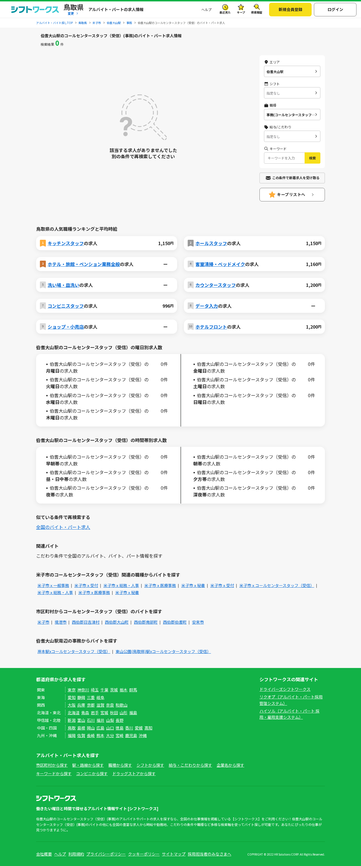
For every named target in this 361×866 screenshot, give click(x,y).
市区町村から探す (52, 765)
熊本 (100, 735)
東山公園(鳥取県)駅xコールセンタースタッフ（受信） (163, 651)
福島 (133, 712)
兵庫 (81, 705)
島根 (81, 728)
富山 (81, 720)
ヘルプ (206, 9)
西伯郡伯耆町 (175, 622)
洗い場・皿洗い (63, 285)
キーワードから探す (54, 773)
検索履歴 (256, 12)
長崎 (91, 735)
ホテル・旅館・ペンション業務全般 (84, 264)
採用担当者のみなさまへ (209, 854)
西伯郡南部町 (146, 622)
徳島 (120, 728)
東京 (72, 690)
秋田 (114, 712)
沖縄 (143, 735)
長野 (120, 720)
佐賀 (81, 735)
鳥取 (72, 728)
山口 (110, 728)
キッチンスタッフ (66, 243)
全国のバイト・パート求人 (63, 527)
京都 (91, 705)
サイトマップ (174, 854)
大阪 (72, 705)
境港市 (61, 622)
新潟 (72, 720)
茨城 (114, 690)
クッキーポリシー (144, 854)
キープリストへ (291, 194)
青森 (85, 712)
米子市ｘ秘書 (193, 585)
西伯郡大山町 (117, 622)
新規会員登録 (290, 9)
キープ (241, 12)
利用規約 (76, 854)
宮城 (104, 712)
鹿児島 (131, 735)
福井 (100, 720)
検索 (312, 157)
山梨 (110, 720)
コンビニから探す (92, 773)
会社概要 (44, 854)
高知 (148, 728)
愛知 (72, 697)
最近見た (225, 12)
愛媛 (139, 728)
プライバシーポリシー (106, 854)
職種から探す (120, 765)
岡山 (91, 728)
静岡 (81, 697)
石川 (91, 720)
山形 (123, 712)
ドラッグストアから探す (134, 773)
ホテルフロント (211, 326)
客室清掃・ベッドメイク (220, 264)
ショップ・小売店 (66, 326)
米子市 (43, 622)
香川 (129, 728)
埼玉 (95, 690)
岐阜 (100, 697)
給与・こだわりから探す (190, 765)
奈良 (110, 705)
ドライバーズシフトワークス (285, 689)
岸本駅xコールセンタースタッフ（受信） (74, 651)
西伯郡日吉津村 (86, 622)
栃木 (123, 690)
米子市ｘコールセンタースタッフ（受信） (276, 585)
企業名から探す (230, 765)
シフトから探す (150, 765)
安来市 (198, 622)
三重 (91, 697)
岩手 (95, 712)
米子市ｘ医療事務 (160, 585)
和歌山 (121, 705)
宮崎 (120, 735)
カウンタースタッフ (215, 285)
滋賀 (100, 705)
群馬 (133, 690)
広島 (100, 728)
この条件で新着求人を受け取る (296, 177)
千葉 (104, 690)
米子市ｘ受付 (86, 585)
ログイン (335, 9)
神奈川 (83, 690)
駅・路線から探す (88, 765)
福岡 (72, 735)
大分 (110, 735)
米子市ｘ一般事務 (53, 585)
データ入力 (206, 305)
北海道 (74, 712)
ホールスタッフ (211, 243)
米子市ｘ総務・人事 (121, 585)
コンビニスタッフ (66, 305)
